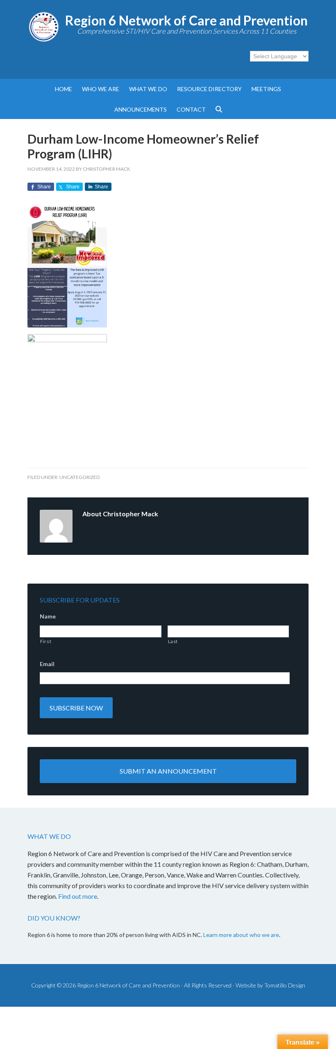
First (45, 641)
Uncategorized (79, 477)
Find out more (77, 896)
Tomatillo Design (284, 985)
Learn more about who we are (241, 934)
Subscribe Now (76, 708)
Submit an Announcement (168, 771)
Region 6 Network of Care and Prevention (186, 20)
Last (173, 641)
